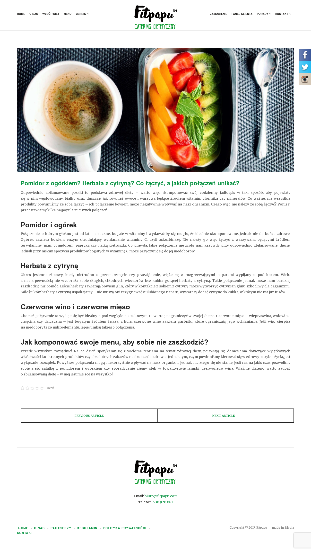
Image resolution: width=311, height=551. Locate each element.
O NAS (39, 528)
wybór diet (50, 14)
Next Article (223, 416)
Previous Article (89, 416)
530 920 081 (163, 502)
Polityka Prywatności (125, 528)
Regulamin (87, 528)
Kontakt (281, 14)
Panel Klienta (242, 14)
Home (21, 14)
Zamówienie (218, 14)
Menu (67, 14)
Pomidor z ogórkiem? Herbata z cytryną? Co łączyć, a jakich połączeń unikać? (130, 183)
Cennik (81, 14)
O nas (33, 14)
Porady (262, 14)
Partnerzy (61, 528)
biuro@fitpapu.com (161, 496)
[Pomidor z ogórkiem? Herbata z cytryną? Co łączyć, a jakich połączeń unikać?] (155, 110)
